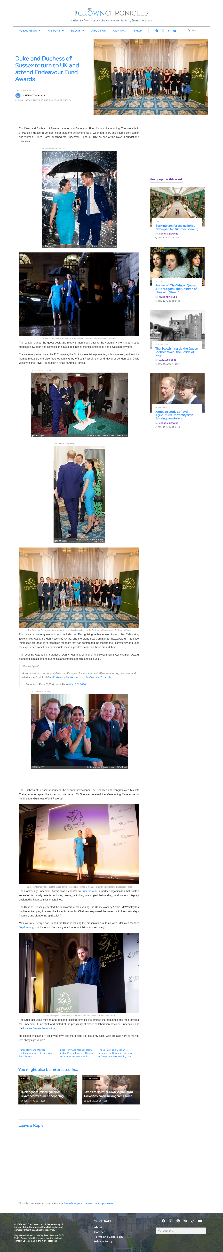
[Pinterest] (178, 1221)
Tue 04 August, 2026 (168, 364)
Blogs (76, 30)
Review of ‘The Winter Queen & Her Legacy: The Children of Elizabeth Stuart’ (176, 288)
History (54, 30)
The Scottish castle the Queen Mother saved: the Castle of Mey (176, 352)
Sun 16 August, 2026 (34, 1101)
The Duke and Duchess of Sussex (52, 100)
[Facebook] (156, 30)
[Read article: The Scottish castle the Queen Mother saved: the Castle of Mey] (177, 329)
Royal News (27, 30)
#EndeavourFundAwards (66, 677)
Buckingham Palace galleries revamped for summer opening (42, 1094)
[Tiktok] (168, 30)
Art (23, 1078)
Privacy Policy (103, 1241)
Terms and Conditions (108, 1237)
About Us (98, 30)
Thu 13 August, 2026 (168, 301)
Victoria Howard (168, 234)
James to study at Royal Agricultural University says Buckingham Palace (109, 1094)
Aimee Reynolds (168, 297)
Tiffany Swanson (35, 95)
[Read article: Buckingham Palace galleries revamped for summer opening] (177, 207)
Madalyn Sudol (167, 360)
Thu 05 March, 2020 (26, 90)
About (98, 1227)
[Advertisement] (174, 149)
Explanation (161, 344)
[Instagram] (162, 30)
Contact (120, 30)
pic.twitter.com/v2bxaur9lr (96, 677)
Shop (138, 30)
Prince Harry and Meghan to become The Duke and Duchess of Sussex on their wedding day (115, 1053)
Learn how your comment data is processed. (89, 1203)
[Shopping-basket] (185, 1221)
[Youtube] (174, 30)
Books (158, 281)
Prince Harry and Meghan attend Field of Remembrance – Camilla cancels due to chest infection (76, 1053)
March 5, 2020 (77, 684)
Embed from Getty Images (53, 149)
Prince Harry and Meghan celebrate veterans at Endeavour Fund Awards (36, 1053)
